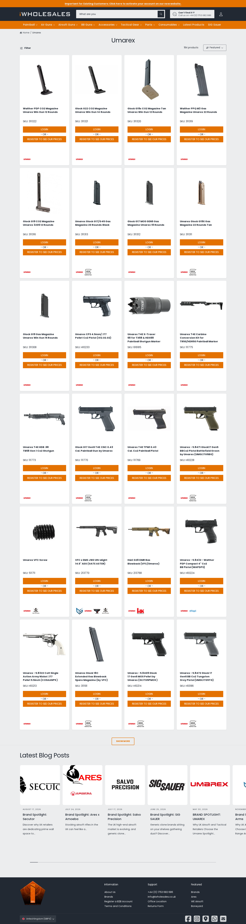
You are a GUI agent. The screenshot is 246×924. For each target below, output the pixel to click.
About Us (109, 892)
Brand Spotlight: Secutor (35, 816)
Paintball (29, 24)
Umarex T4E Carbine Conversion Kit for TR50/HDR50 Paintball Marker (199, 338)
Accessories (107, 24)
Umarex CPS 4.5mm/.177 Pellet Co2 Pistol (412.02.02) (93, 336)
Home (26, 32)
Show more (123, 741)
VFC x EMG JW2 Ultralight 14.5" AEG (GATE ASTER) (91, 561)
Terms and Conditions (118, 906)
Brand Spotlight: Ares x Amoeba (82, 816)
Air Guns (46, 24)
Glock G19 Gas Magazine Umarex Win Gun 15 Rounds (40, 336)
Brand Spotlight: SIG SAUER (165, 816)
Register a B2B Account (118, 901)
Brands (108, 896)
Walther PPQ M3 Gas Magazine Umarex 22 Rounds (198, 110)
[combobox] (120, 14)
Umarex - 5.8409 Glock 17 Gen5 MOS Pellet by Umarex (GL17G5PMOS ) (143, 676)
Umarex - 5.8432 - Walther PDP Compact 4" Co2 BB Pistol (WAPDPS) (197, 563)
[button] (30, 25)
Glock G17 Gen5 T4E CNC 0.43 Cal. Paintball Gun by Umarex (94, 448)
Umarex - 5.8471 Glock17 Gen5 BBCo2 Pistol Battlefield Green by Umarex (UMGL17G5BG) (199, 450)
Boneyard (197, 906)
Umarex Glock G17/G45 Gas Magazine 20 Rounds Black (92, 223)
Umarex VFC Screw (35, 560)
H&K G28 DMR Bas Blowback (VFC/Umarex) (143, 561)
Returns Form (156, 906)
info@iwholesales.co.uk (162, 896)
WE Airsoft (197, 901)
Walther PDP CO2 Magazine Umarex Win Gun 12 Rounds (40, 110)
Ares (193, 896)
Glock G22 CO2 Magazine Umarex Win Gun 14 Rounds (92, 110)
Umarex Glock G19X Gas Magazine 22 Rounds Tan (196, 223)
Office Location (157, 901)
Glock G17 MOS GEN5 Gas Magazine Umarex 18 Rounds (146, 223)
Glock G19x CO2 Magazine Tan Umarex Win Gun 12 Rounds (147, 110)
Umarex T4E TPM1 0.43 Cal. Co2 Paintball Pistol (143, 448)
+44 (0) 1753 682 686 (160, 892)
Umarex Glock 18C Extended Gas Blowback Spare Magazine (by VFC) (91, 676)
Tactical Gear (130, 24)
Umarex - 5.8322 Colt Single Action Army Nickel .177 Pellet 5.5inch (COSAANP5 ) (40, 676)
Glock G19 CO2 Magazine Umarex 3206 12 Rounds (38, 223)
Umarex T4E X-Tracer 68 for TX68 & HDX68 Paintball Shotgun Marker (144, 338)
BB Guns (86, 24)
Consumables (167, 24)
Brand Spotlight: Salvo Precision (124, 816)
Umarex (36, 32)
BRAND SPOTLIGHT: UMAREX (207, 816)
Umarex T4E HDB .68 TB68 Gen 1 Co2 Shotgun (38, 448)
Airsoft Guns (66, 24)
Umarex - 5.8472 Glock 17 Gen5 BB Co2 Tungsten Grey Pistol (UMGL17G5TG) (197, 676)
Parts (148, 24)
